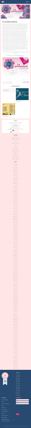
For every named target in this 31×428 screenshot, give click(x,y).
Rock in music (4, 407)
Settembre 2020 (15, 278)
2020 (19, 385)
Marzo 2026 (15, 173)
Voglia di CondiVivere (15, 154)
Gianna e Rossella (6, 90)
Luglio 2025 (15, 187)
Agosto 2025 (16, 185)
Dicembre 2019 (15, 296)
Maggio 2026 (15, 169)
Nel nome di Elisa (18, 101)
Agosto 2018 (16, 327)
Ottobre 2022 (15, 237)
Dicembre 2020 (15, 272)
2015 (19, 393)
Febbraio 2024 (15, 214)
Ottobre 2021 (15, 253)
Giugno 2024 (15, 206)
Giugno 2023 (15, 226)
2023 (19, 380)
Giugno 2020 (15, 284)
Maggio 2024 (15, 208)
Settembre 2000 (15, 362)
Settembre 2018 (15, 325)
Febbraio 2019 (15, 315)
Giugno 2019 (15, 307)
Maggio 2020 (15, 286)
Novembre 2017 (15, 342)
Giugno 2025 (15, 189)
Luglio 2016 (15, 354)
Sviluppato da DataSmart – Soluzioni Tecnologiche (12, 426)
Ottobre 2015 (15, 358)
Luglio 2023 (15, 224)
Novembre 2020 (15, 274)
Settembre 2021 (15, 255)
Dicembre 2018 (15, 319)
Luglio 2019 (15, 305)
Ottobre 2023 (15, 220)
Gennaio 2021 (15, 270)
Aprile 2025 (15, 193)
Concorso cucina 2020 (15, 139)
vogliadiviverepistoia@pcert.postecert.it (18, 129)
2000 (19, 395)
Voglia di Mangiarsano (15, 158)
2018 (19, 388)
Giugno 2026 (15, 167)
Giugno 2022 (15, 241)
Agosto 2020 (15, 280)
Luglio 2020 (15, 282)
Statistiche (3, 413)
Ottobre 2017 (15, 344)
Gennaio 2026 (15, 177)
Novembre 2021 (15, 251)
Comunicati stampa (15, 137)
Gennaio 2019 (15, 317)
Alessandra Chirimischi (14, 20)
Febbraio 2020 (15, 292)
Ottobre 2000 (15, 360)
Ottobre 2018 (15, 323)
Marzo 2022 (15, 245)
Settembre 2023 (15, 222)
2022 (19, 381)
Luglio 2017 (15, 348)
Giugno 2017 (15, 350)
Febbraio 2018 (15, 338)
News (27, 79)
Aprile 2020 (15, 288)
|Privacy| (21, 426)
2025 (19, 376)
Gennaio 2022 (15, 249)
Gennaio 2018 (15, 340)
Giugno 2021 (15, 261)
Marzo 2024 (15, 212)
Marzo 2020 (15, 290)
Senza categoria (4, 409)
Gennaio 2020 (15, 294)
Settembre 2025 (15, 183)
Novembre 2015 (15, 356)
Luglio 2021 (15, 259)
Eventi (24, 79)
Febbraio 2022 (15, 247)
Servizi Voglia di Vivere (5, 411)
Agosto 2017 (15, 346)
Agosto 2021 (15, 257)
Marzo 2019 (15, 313)
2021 (19, 383)
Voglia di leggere (15, 156)
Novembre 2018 (15, 321)
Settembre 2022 (15, 239)
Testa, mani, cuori (5, 116)
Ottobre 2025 (15, 181)
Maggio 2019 (16, 309)
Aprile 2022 (15, 243)
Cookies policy (25, 426)
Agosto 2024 (15, 202)
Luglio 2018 (15, 329)
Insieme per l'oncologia (15, 143)
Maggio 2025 (15, 191)
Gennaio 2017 (15, 352)
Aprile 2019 (15, 311)
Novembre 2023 (15, 218)
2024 (19, 378)
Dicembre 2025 (15, 179)
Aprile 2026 (15, 171)
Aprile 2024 (15, 210)
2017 (19, 390)
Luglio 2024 (15, 204)
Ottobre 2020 (15, 276)
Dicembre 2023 (15, 216)
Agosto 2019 (15, 303)
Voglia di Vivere (16, 130)
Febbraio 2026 (15, 175)
